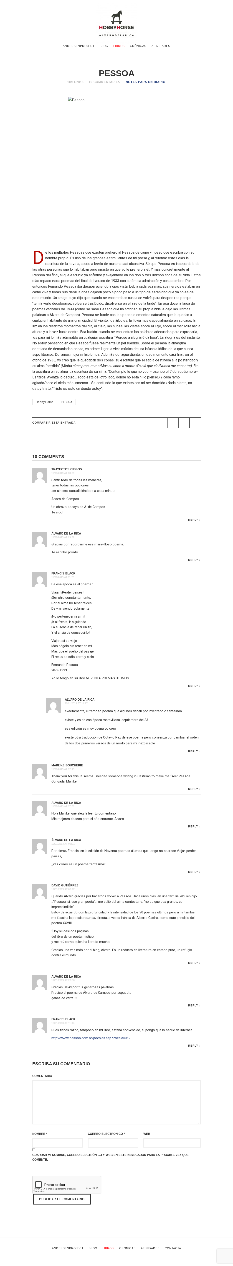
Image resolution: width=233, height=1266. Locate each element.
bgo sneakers (47, 1263)
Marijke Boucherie (67, 765)
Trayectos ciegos (66, 469)
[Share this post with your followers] (184, 423)
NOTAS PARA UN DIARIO (145, 82)
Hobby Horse (44, 402)
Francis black (63, 1019)
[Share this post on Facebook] (173, 423)
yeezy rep (71, 1263)
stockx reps (91, 1263)
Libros (119, 46)
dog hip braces (179, 1263)
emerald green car (150, 1263)
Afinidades (161, 46)
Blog (104, 46)
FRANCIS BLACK (63, 573)
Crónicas (138, 46)
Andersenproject (78, 46)
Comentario (42, 1076)
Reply (193, 519)
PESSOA (66, 402)
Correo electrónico (106, 1134)
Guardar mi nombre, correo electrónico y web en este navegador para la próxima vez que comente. (110, 1157)
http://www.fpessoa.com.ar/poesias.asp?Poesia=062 (90, 1038)
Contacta (173, 1248)
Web (146, 1134)
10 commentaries (104, 82)
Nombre (39, 1134)
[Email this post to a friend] (195, 423)
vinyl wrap (202, 1263)
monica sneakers (118, 1263)
